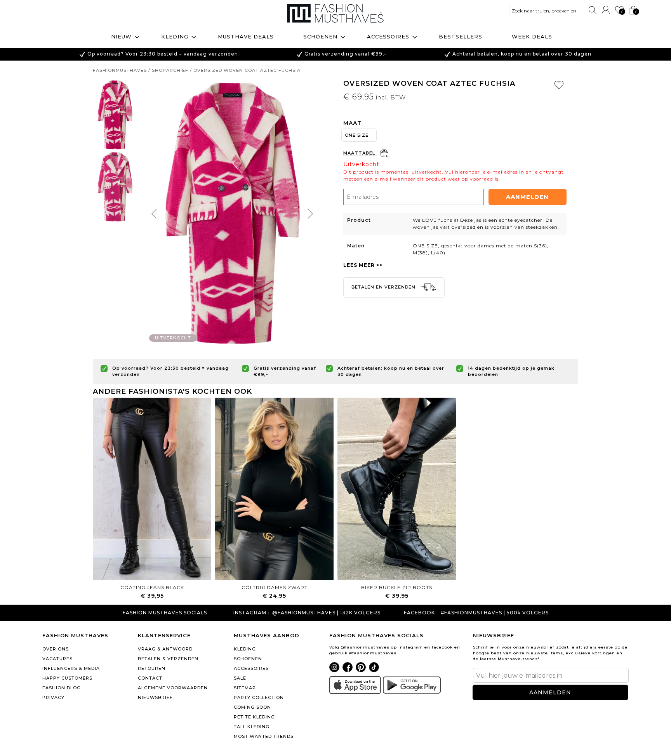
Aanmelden (527, 196)
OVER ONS (55, 649)
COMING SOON (252, 707)
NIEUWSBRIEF (155, 697)
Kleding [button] (174, 36)
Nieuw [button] (121, 36)
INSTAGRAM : (251, 612)
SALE (240, 678)
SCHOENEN (248, 658)
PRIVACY (53, 697)
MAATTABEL (360, 153)
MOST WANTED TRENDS (264, 736)
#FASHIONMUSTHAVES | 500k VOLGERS (495, 612)
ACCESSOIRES (251, 668)
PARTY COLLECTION (259, 697)
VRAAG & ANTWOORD (165, 649)
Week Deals (532, 36)
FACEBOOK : (421, 612)
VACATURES (57, 658)
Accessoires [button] (388, 36)
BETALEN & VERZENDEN (168, 658)
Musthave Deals (246, 36)
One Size (357, 135)
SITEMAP (245, 687)
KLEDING (245, 649)
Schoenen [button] (320, 36)
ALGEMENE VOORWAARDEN (173, 687)
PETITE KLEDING (254, 717)
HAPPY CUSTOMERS (67, 678)
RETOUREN (151, 668)
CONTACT (150, 678)
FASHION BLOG (61, 687)
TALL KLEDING (251, 726)
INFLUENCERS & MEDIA (71, 668)
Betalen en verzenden (384, 287)
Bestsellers (460, 36)
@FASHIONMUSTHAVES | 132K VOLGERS (326, 612)
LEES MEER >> (362, 265)
